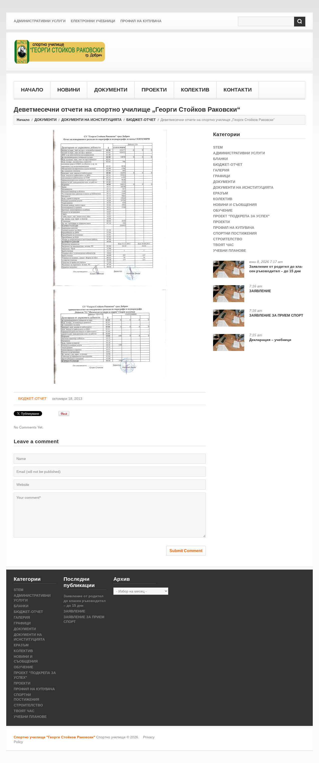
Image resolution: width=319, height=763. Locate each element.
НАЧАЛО (32, 89)
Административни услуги (40, 21)
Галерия (221, 170)
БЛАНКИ (220, 159)
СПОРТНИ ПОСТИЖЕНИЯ (235, 233)
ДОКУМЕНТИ (110, 89)
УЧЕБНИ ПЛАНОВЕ (229, 251)
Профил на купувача (140, 21)
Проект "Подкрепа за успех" (241, 216)
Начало (23, 120)
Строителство (227, 239)
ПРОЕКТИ (154, 89)
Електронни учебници (93, 21)
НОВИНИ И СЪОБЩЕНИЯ (235, 205)
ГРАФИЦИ (221, 176)
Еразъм (220, 193)
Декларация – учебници (270, 340)
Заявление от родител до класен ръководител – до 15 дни (276, 268)
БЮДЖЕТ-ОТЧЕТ (141, 120)
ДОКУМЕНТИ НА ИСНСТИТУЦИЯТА (91, 120)
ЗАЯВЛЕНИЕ (260, 291)
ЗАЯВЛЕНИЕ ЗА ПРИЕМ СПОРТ (276, 315)
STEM (218, 147)
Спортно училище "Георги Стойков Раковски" (54, 737)
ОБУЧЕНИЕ (223, 210)
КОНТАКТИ (238, 89)
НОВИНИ (68, 89)
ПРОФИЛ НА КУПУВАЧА (233, 228)
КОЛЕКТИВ (195, 89)
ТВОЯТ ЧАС (223, 245)
